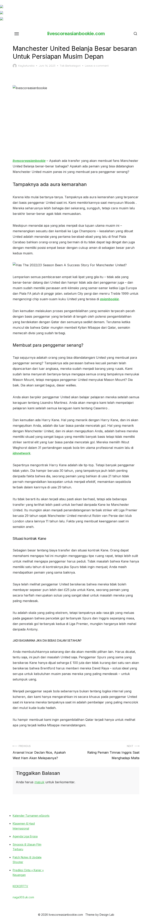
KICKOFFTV (20, 886)
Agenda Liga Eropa (25, 836)
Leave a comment (97, 65)
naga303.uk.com (23, 897)
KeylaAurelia (26, 65)
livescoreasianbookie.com (76, 33)
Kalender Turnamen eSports (31, 815)
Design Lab (107, 914)
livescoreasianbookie (29, 161)
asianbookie (109, 299)
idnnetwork (21, 453)
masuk (39, 782)
